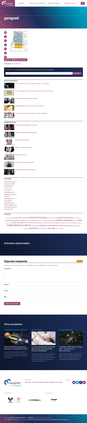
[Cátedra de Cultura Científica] (15, 400)
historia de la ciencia (30, 223)
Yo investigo (7, 209)
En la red (6, 190)
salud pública (44, 228)
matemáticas (14, 225)
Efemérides (7, 186)
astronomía (34, 217)
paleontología (69, 225)
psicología (26, 228)
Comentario (8, 268)
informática (51, 223)
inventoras (73, 222)
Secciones (28, 382)
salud (39, 228)
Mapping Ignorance (66, 330)
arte (20, 218)
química (33, 228)
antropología (8, 218)
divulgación (22, 220)
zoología (61, 228)
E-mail (6, 290)
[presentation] (43, 86)
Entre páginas (8, 192)
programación (76, 225)
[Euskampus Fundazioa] (35, 400)
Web (5, 296)
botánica (69, 218)
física (79, 220)
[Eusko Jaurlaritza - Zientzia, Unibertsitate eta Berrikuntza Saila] (54, 400)
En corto (6, 188)
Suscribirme (77, 73)
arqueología (15, 218)
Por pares (7, 201)
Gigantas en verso (9, 194)
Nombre (7, 284)
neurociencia (60, 225)
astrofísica (25, 218)
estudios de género (64, 220)
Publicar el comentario (12, 303)
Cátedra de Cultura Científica (40, 382)
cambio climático (77, 218)
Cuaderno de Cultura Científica (15, 330)
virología (56, 228)
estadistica (46, 220)
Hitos (5, 196)
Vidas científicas (9, 207)
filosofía (75, 220)
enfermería (40, 220)
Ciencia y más (8, 184)
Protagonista (8, 203)
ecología (28, 220)
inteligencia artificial (65, 222)
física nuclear (8, 222)
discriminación (14, 220)
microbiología (34, 225)
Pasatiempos (8, 198)
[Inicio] (7, 3)
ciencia (6, 220)
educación (34, 220)
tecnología (51, 228)
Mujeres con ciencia (56, 382)
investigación (79, 222)
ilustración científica (42, 223)
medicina (26, 225)
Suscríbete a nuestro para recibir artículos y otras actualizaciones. (29, 69)
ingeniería (57, 222)
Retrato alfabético (9, 205)
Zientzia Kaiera (37, 330)
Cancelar (80, 261)
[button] (5, 32)
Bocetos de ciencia (9, 182)
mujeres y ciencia (47, 225)
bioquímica (61, 218)
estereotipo (51, 220)
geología (20, 223)
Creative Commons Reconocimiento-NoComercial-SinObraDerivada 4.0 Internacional (48, 419)
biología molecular (51, 218)
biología (43, 217)
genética (14, 223)
